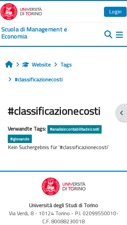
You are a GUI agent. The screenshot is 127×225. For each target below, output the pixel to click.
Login (115, 11)
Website (41, 64)
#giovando (19, 139)
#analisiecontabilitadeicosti (74, 129)
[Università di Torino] (21, 11)
